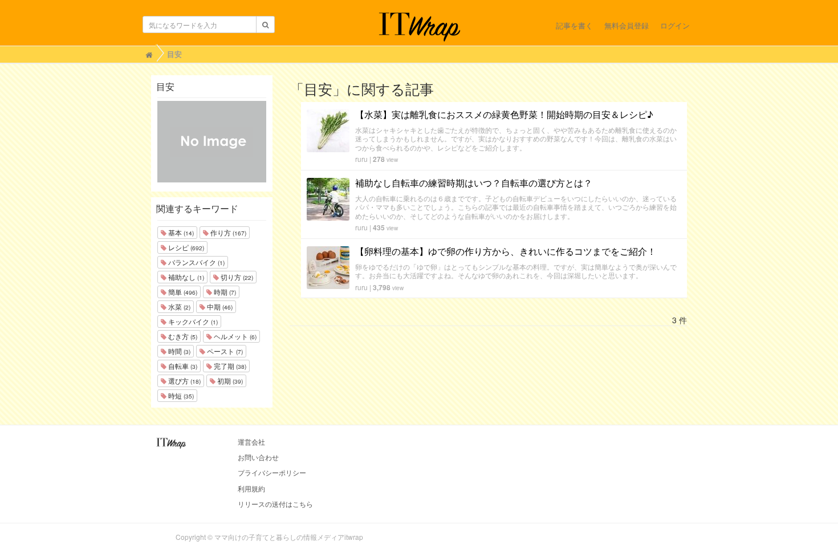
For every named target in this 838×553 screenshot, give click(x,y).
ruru (361, 159)
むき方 (181, 336)
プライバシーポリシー (272, 472)
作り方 (227, 232)
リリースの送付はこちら (275, 504)
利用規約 (251, 488)
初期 (229, 380)
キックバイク (192, 321)
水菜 (178, 306)
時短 (180, 395)
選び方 (183, 380)
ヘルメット (234, 336)
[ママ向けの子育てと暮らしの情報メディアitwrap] (419, 26)
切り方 (236, 277)
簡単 (181, 291)
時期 (224, 291)
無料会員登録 (626, 25)
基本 (180, 232)
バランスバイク (195, 262)
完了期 (229, 366)
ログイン (675, 25)
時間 (178, 351)
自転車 (181, 366)
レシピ (185, 247)
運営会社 (251, 441)
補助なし (185, 277)
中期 (219, 306)
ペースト (224, 351)
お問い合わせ (258, 457)
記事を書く (574, 25)
